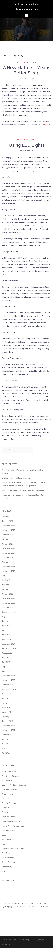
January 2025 (7, 544)
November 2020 (8, 603)
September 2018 (9, 689)
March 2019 (6, 671)
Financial (5, 798)
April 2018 (6, 707)
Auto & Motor (7, 780)
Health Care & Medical (11, 821)
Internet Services (9, 830)
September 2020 (9, 612)
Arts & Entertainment (11, 776)
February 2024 (8, 562)
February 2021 (8, 589)
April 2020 (6, 635)
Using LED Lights (26, 145)
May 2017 (5, 748)
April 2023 (6, 580)
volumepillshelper (26, 4)
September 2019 (9, 648)
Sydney (39, 939)
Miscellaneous (8, 839)
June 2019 (6, 662)
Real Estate (7, 853)
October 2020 (7, 607)
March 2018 (6, 712)
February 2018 (8, 716)
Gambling (6, 807)
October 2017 (7, 734)
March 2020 (6, 639)
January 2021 (7, 594)
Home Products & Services (13, 826)
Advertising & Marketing (12, 771)
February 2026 (8, 516)
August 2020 (7, 616)
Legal (4, 835)
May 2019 (5, 666)
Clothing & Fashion (10, 789)
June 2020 (6, 625)
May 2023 (5, 575)
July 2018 (6, 698)
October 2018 (7, 684)
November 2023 (8, 571)
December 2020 (8, 598)
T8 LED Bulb (36, 903)
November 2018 (8, 680)
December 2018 (8, 675)
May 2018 (5, 703)
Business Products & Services (14, 785)
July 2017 (6, 739)
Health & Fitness (9, 816)
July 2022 (6, 584)
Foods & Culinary (9, 803)
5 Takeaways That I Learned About (16, 478)
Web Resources (8, 880)
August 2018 (7, 694)
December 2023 (8, 566)
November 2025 (8, 530)
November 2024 (8, 553)
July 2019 (6, 657)
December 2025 (8, 525)
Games (5, 812)
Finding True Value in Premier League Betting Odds (23, 490)
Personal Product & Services (13, 848)
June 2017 (6, 744)
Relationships (8, 857)
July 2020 (6, 621)
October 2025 (7, 534)
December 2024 (8, 548)
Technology (7, 866)
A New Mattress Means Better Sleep (26, 70)
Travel (4, 871)
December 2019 (8, 644)
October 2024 (7, 557)
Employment (7, 794)
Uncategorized (26, 62)
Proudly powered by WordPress (15, 939)
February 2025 (8, 539)
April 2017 (6, 753)
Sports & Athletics (9, 862)
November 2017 (8, 730)
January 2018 (7, 721)
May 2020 (5, 630)
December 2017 (8, 725)
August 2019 (7, 653)
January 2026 (7, 521)
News (4, 844)
